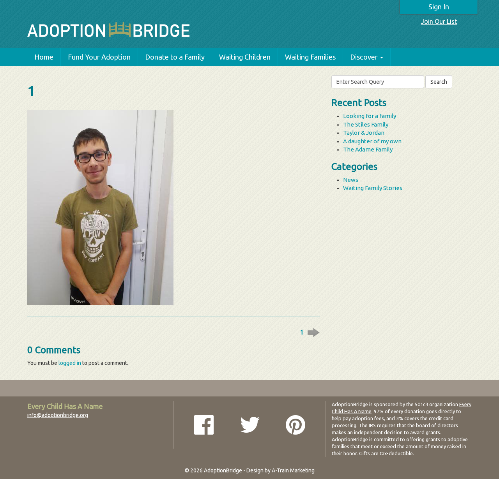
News (350, 179)
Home (43, 57)
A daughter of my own (372, 141)
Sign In (438, 7)
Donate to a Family (175, 57)
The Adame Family (368, 149)
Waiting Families (310, 57)
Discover (364, 57)
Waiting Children (245, 57)
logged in (69, 363)
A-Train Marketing (293, 470)
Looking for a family (369, 116)
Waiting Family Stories (372, 188)
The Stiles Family (365, 124)
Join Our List (439, 21)
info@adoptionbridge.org (57, 415)
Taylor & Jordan (363, 132)
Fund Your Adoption (99, 57)
